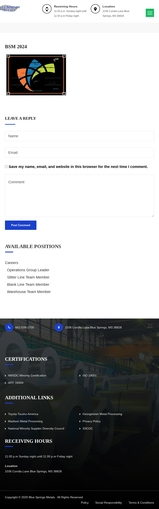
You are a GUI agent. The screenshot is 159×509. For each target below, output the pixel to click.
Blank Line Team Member (28, 284)
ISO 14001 (90, 375)
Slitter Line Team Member (28, 277)
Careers (11, 263)
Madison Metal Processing (25, 421)
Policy (85, 502)
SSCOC (88, 428)
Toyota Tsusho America (23, 414)
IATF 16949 (15, 382)
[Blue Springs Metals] (8, 7)
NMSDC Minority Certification (27, 375)
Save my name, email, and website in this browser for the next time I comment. (78, 167)
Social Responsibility (108, 502)
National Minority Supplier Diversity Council (36, 428)
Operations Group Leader (28, 270)
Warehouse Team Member (29, 292)
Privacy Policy (92, 421)
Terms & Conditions (141, 502)
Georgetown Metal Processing (102, 414)
